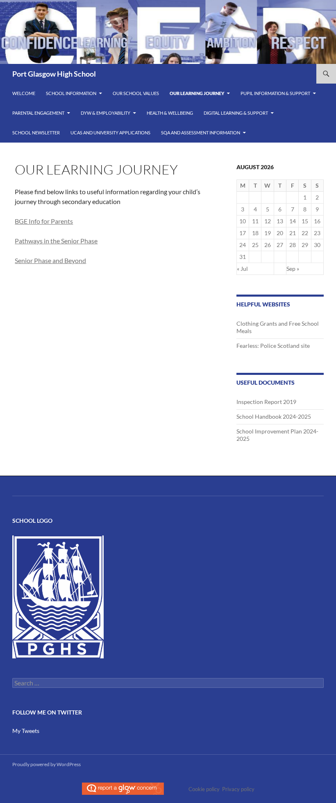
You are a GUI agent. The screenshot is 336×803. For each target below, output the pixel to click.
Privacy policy (238, 789)
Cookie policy (204, 789)
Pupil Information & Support (275, 93)
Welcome (23, 93)
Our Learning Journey (197, 93)
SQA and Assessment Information (200, 132)
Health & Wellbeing (170, 113)
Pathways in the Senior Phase (56, 241)
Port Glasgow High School (54, 73)
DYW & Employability (105, 113)
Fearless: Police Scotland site (273, 345)
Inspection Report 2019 (266, 401)
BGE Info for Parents (44, 221)
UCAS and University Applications (110, 132)
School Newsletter (36, 132)
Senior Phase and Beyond (50, 260)
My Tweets (25, 730)
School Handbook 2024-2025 (273, 416)
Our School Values (136, 93)
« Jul (242, 268)
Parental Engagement (38, 113)
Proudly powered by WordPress (46, 764)
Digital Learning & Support (236, 113)
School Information (71, 93)
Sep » (292, 268)
